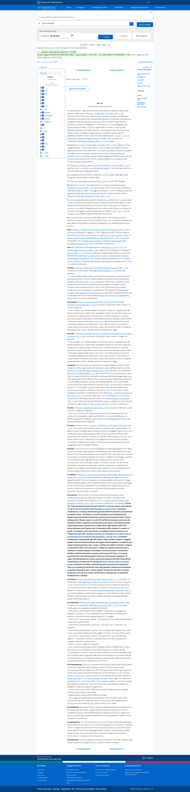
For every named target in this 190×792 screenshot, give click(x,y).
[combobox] (85, 23)
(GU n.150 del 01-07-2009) (47, 62)
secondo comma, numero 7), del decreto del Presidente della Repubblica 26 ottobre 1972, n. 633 (99, 260)
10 (45, 146)
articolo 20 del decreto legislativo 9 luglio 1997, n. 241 (90, 196)
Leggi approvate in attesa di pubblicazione (78, 780)
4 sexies (47, 118)
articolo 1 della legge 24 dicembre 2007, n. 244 (88, 181)
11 (45, 149)
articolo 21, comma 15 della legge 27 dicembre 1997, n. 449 (93, 145)
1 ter (45, 93)
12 (125, 135)
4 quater (47, 112)
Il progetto (40, 772)
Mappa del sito (66, 789)
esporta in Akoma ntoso (142, 99)
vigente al (45, 36)
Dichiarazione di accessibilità (85, 789)
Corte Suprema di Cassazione (133, 770)
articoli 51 (98, 500)
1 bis (45, 90)
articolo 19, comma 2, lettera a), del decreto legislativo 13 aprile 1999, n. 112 (99, 165)
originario (124, 36)
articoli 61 (84, 404)
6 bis (45, 131)
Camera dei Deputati (101, 772)
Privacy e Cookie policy (44, 789)
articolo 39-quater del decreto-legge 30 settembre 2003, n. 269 (105, 602)
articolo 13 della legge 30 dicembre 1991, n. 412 (106, 113)
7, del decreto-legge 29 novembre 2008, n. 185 (97, 248)
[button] (72, 36)
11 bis (46, 152)
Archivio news (41, 770)
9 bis (45, 143)
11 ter (46, 155)
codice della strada (74, 678)
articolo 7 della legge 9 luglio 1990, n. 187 (92, 407)
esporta (139, 95)
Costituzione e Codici (72, 770)
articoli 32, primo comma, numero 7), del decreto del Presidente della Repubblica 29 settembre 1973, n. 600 (99, 236)
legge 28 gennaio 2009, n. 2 (103, 270)
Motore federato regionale (73, 778)
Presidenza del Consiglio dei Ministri (106, 770)
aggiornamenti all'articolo (77, 88)
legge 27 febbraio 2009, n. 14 (92, 141)
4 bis (45, 106)
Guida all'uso (40, 775)
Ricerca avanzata (145, 24)
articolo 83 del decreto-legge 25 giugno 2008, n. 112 (98, 579)
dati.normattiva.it (101, 789)
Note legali (56, 789)
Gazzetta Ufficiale (71, 775)
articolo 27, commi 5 (111, 247)
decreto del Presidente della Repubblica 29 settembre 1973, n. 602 (97, 291)
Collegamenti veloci (42, 778)
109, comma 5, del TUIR (99, 404)
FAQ (73, 789)
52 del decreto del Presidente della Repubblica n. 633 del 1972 (93, 536)
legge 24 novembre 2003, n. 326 (105, 605)
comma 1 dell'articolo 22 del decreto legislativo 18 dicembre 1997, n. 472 (101, 229)
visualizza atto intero (145, 62)
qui (73, 17)
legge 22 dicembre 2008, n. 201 (83, 373)
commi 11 (119, 135)
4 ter (45, 109)
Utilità (68, 783)
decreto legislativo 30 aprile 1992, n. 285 (102, 678)
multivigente (142, 36)
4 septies (47, 121)
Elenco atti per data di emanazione (76, 772)
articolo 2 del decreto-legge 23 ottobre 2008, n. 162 (89, 370)
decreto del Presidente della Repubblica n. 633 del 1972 (94, 508)
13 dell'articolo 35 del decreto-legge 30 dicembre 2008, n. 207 (98, 137)
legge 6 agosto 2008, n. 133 (92, 582)
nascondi (43, 67)
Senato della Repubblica (102, 775)
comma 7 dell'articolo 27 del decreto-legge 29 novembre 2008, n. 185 (102, 267)
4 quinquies (48, 115)
